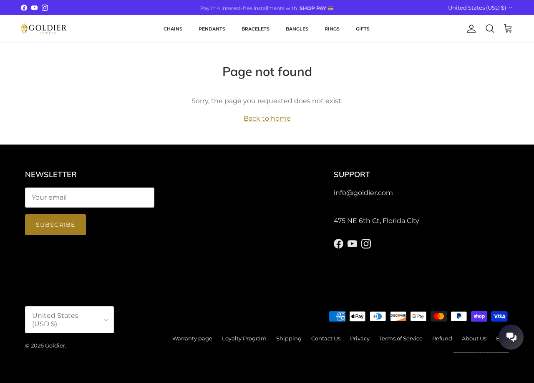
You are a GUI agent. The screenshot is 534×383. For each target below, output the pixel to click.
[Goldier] (44, 28)
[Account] (469, 29)
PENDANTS (212, 29)
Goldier (55, 345)
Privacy (360, 338)
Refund (442, 338)
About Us (474, 338)
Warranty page (192, 338)
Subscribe (55, 224)
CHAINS (173, 29)
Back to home (267, 118)
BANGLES (297, 29)
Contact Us (325, 338)
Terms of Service (401, 338)
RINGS (332, 29)
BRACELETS (256, 29)
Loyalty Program (244, 338)
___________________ (481, 350)
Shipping (289, 338)
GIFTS (363, 29)
